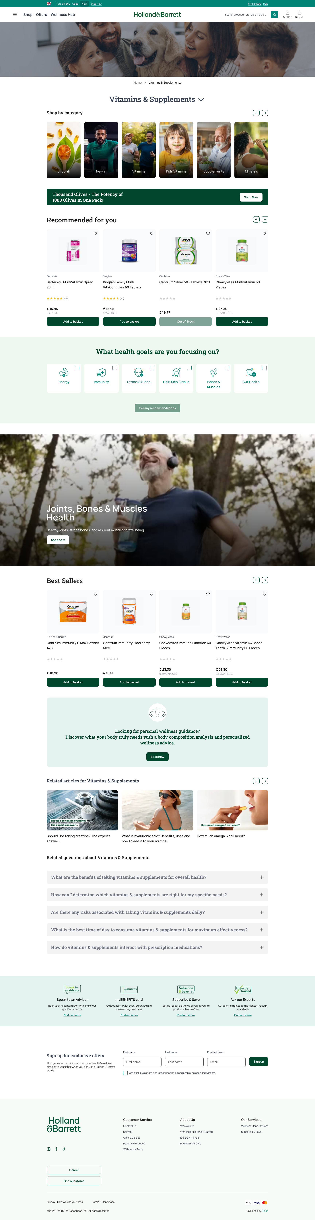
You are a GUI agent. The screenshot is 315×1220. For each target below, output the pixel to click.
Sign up (259, 1062)
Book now (157, 757)
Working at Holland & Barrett (196, 1131)
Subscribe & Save (251, 1131)
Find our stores (74, 1181)
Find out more (72, 1015)
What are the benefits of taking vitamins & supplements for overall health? (128, 877)
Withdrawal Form (133, 1149)
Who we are (187, 1126)
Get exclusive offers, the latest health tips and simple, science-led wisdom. (172, 1073)
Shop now (96, 3)
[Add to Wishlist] (95, 233)
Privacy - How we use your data (65, 1202)
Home (138, 83)
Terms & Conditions (103, 1202)
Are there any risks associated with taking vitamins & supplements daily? (128, 912)
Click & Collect (131, 1137)
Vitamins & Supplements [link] (165, 83)
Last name (171, 1052)
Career (74, 1170)
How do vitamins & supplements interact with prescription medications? (126, 947)
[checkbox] (77, 368)
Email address (215, 1052)
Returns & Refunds (134, 1143)
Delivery (127, 1131)
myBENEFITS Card (190, 1143)
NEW (84, 3)
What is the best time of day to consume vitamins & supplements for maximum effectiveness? (149, 930)
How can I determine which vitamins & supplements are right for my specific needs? (139, 895)
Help (265, 3)
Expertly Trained (189, 1137)
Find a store (254, 3)
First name (129, 1052)
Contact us (129, 1126)
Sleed (265, 1211)
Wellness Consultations (254, 1126)
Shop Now (251, 197)
